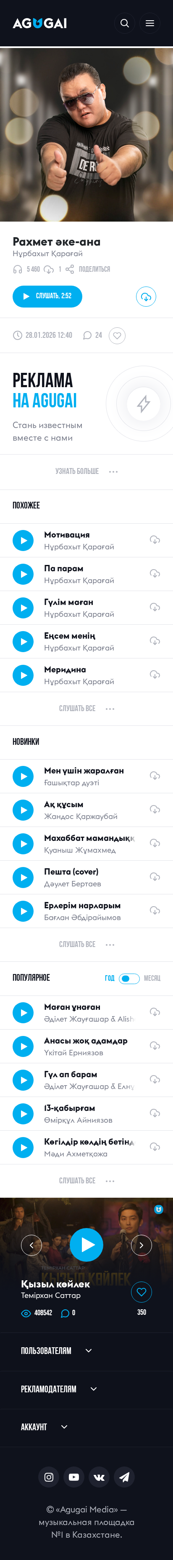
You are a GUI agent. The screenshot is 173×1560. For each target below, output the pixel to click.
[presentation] (31, 1245)
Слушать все (77, 709)
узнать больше (77, 472)
